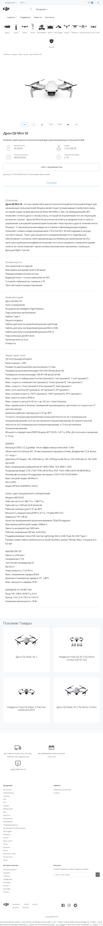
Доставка (6, 889)
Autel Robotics (8, 793)
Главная (6, 54)
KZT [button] (22, 2)
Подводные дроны (10, 825)
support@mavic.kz (18, 769)
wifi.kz (26, 904)
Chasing (6, 796)
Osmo (5, 844)
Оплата (6, 892)
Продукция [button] (41, 9)
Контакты (49, 17)
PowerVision (8, 818)
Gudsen (6, 806)
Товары (14, 54)
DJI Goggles (7, 831)
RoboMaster (8, 822)
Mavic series (23, 54)
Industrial (6, 834)
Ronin (5, 850)
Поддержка (25, 17)
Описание (51, 182)
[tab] (51, 182)
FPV (4, 802)
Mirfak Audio (8, 809)
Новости (38, 17)
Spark (5, 860)
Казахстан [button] (10, 2)
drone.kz (15, 907)
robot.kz (25, 907)
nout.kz (35, 904)
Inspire (5, 838)
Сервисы (11, 17)
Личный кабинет (9, 869)
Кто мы (6, 886)
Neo (4, 812)
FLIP (4, 799)
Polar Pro (6, 815)
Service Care (7, 857)
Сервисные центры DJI (62, 790)
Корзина (6, 873)
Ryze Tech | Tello (9, 854)
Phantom (6, 847)
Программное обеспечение (14, 828)
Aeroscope (7, 790)
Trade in (57, 793)
